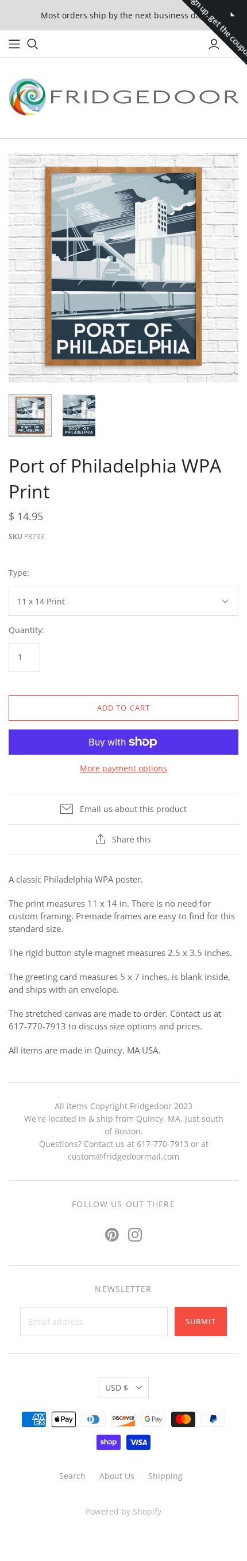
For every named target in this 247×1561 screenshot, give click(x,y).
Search (72, 1475)
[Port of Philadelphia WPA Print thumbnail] (30, 415)
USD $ (116, 1387)
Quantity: (26, 630)
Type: (19, 572)
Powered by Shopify (123, 1511)
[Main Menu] (14, 44)
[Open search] (32, 44)
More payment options (123, 768)
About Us (116, 1475)
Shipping (165, 1475)
